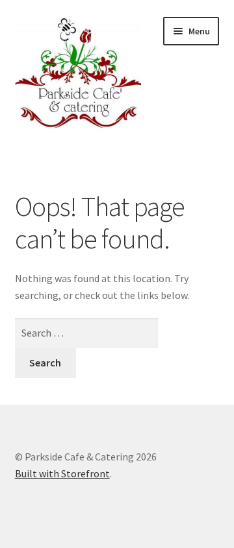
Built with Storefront (62, 473)
